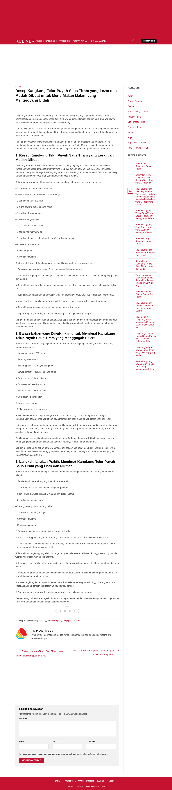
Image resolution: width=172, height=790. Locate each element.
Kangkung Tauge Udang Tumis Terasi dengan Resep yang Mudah (145, 351)
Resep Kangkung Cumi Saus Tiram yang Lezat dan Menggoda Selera (144, 228)
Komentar (24, 718)
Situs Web (91, 741)
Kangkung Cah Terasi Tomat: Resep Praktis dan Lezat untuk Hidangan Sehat (145, 337)
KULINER (23, 41)
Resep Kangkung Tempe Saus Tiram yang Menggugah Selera (144, 307)
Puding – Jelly (134, 127)
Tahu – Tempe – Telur (138, 148)
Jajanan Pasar (134, 117)
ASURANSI (79, 781)
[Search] (133, 41)
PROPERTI (69, 781)
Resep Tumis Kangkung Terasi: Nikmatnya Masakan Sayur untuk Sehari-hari (145, 322)
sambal (131, 132)
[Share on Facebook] (57, 611)
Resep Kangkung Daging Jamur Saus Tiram (144, 294)
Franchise (64, 41)
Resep (39, 41)
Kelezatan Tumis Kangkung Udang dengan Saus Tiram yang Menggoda (144, 179)
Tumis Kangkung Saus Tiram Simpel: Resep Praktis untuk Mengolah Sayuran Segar (145, 280)
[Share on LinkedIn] (77, 611)
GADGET (110, 781)
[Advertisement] (80, 19)
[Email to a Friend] (67, 611)
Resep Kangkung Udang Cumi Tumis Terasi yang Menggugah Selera (144, 365)
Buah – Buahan (135, 101)
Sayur (18, 87)
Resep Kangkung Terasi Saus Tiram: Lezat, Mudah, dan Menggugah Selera (144, 214)
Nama (22, 741)
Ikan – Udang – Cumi (138, 111)
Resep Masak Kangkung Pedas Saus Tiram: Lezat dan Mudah (144, 265)
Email (56, 741)
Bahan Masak (98, 41)
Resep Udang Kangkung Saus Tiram (143, 241)
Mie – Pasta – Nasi (137, 122)
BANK (57, 781)
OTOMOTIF (90, 781)
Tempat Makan (80, 41)
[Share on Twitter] (62, 611)
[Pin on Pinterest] (72, 611)
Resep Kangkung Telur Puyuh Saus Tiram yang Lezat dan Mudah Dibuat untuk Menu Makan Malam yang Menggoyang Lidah (145, 197)
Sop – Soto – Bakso (137, 142)
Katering (50, 41)
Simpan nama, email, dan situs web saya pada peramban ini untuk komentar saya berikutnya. (65, 754)
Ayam (130, 96)
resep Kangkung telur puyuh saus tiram (64, 621)
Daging (131, 106)
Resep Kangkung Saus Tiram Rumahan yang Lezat (145, 252)
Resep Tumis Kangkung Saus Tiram (143, 166)
